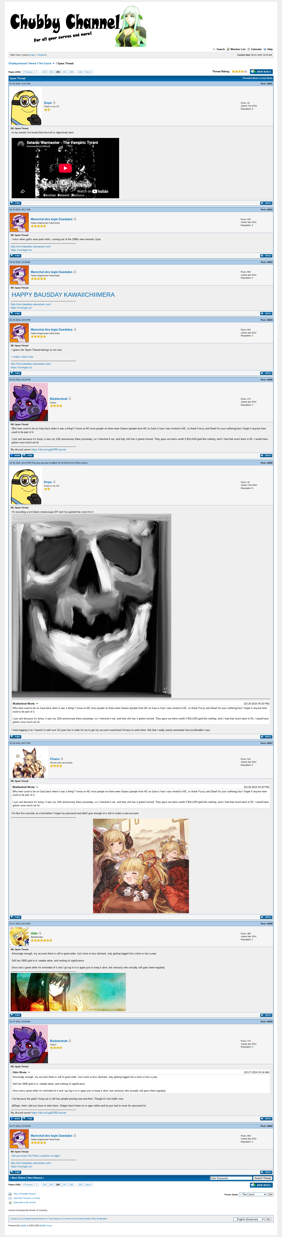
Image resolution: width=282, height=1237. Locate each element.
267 (64, 72)
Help (270, 49)
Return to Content (62, 1218)
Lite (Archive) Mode (81, 1218)
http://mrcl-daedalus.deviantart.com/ (31, 246)
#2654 (269, 320)
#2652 (269, 209)
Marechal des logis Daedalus (52, 219)
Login (32, 55)
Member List (238, 49)
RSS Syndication (99, 1218)
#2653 (269, 262)
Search (221, 49)
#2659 (269, 1021)
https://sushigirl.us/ (21, 250)
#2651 (269, 83)
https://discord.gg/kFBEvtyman (48, 449)
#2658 (269, 923)
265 (51, 72)
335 (80, 72)
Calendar (256, 49)
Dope (48, 102)
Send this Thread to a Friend (26, 1198)
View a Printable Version (24, 1194)
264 (44, 72)
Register (42, 55)
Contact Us (16, 1218)
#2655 (269, 379)
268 (71, 72)
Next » (88, 72)
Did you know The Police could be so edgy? (36, 1155)
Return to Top (45, 1218)
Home (32, 63)
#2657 (269, 743)
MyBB (23, 1225)
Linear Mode (266, 78)
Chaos (54, 759)
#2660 (269, 1126)
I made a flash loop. (23, 356)
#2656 (269, 463)
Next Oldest (18, 1177)
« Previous (28, 72)
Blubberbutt (58, 398)
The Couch (45, 63)
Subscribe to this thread (24, 1202)
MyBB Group (46, 1225)
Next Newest (35, 1177)
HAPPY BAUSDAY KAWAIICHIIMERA (63, 294)
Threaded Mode (250, 78)
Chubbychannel (17, 63)
